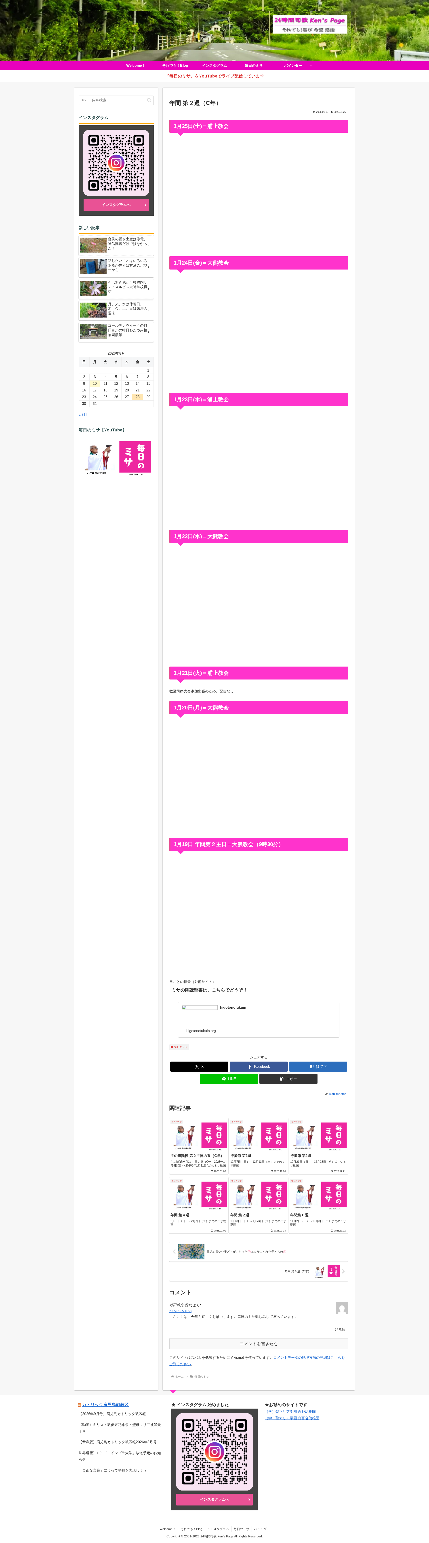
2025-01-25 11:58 (180, 1311)
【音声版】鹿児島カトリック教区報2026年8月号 (118, 1442)
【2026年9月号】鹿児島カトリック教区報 (112, 1414)
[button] (288, 1079)
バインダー (262, 1529)
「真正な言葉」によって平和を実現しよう (113, 1470)
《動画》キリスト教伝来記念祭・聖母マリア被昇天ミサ (120, 1428)
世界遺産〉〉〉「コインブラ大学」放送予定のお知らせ (120, 1456)
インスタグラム (218, 1529)
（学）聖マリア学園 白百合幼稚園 (292, 1418)
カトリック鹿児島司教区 (105, 1404)
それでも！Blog (191, 1529)
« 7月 (83, 414)
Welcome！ (168, 1529)
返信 (342, 1329)
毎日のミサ (181, 1047)
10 (95, 383)
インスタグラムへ (116, 205)
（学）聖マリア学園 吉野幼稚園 (290, 1411)
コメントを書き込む (259, 1343)
